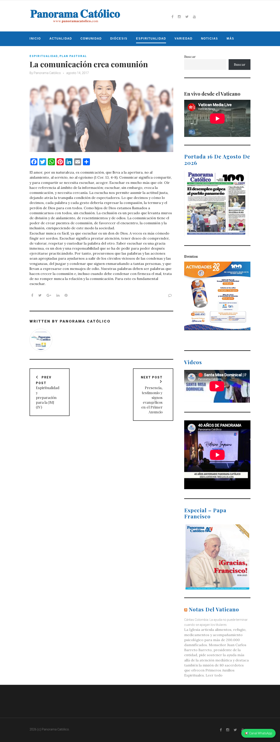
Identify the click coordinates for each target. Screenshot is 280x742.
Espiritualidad (151, 38)
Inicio (35, 38)
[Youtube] (194, 16)
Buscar (190, 56)
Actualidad (60, 38)
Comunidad (91, 38)
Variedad (183, 38)
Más (230, 38)
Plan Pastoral (73, 56)
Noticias (209, 38)
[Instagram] (179, 16)
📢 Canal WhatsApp (258, 733)
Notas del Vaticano (214, 609)
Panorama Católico (47, 73)
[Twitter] (187, 16)
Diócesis (119, 38)
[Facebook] (172, 16)
